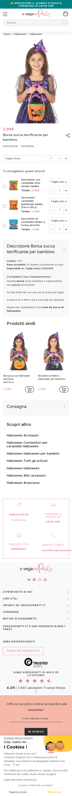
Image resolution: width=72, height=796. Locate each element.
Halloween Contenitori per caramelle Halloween (27, 444)
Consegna (27, 146)
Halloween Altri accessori (26, 475)
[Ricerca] (64, 23)
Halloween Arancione (23, 482)
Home (7, 34)
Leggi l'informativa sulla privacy (20, 779)
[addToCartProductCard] (29, 389)
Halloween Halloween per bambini (33, 453)
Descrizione (10, 146)
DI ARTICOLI (19, 520)
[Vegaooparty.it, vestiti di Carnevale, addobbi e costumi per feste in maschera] (36, 11)
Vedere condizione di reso (46, 265)
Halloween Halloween (23, 468)
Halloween (20, 34)
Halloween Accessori (23, 435)
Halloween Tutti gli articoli (27, 460)
